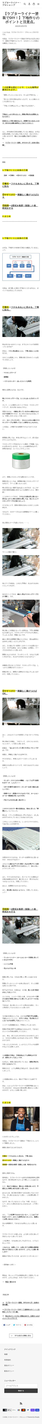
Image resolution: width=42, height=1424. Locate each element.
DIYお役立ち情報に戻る (22, 1335)
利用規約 (7, 1360)
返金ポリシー (9, 1365)
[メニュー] (38, 4)
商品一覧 (8, 1282)
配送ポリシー (9, 1371)
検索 (6, 1354)
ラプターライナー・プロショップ (12, 4)
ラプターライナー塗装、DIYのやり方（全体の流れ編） (20, 1303)
